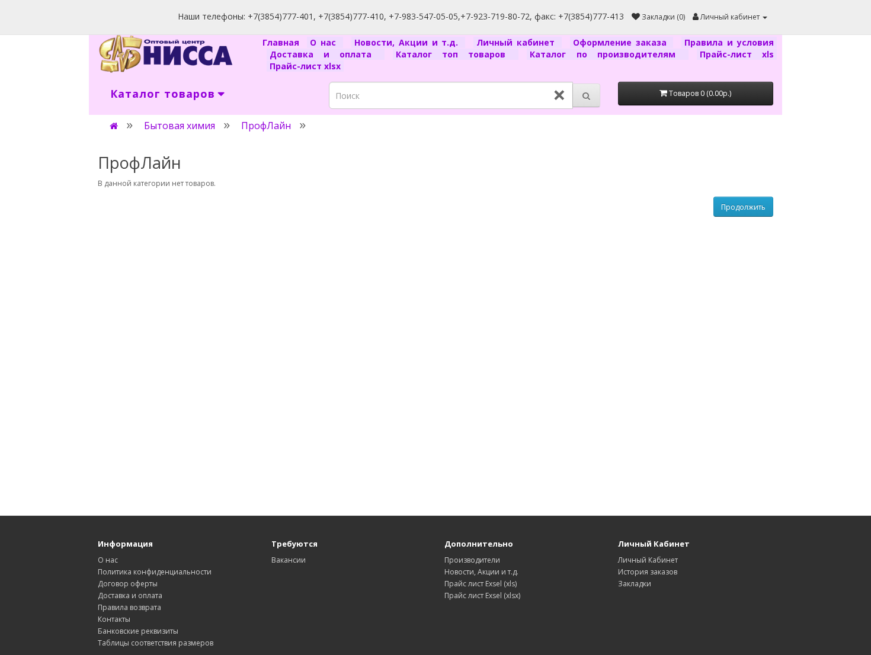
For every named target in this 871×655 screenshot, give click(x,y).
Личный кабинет (517, 42)
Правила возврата (129, 607)
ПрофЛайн (266, 125)
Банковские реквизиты (138, 631)
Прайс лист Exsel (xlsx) (482, 595)
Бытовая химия (179, 125)
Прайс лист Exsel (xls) (480, 584)
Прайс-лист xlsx (305, 66)
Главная (282, 42)
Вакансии (288, 560)
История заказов (647, 572)
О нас (325, 42)
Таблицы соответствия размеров (155, 643)
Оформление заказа (622, 42)
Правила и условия (729, 42)
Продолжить (743, 207)
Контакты (114, 619)
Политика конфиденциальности (155, 572)
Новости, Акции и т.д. (408, 42)
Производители (472, 560)
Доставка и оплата (326, 54)
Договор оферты (128, 584)
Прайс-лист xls (737, 54)
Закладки (634, 584)
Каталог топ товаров (455, 54)
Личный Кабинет (648, 560)
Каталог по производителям (607, 54)
